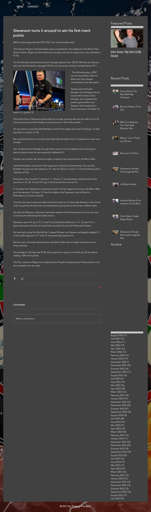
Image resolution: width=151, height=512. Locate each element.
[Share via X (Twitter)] (21, 278)
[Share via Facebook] (14, 278)
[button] (33, 6)
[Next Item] (138, 38)
